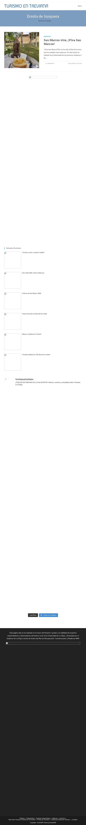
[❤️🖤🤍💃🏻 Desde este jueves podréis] (63, 489)
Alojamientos (30, 818)
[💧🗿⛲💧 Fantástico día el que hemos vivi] (63, 556)
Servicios (62, 818)
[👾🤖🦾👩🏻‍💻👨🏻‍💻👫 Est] (23, 421)
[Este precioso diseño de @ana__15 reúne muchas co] (63, 600)
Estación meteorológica (43, 818)
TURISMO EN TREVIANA (26, 6)
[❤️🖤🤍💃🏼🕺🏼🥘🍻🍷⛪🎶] (23, 444)
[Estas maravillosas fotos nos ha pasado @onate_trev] (23, 489)
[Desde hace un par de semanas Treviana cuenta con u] (63, 466)
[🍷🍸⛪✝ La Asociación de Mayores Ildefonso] (63, 511)
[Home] (35, 21)
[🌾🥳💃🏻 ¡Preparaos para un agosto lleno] (63, 399)
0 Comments (50, 63)
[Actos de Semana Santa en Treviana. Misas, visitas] (23, 511)
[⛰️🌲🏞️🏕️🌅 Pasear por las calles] (63, 578)
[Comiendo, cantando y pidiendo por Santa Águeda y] (63, 533)
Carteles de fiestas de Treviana (60, 819)
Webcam (55, 818)
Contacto (74, 819)
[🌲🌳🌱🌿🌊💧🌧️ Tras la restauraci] (23, 578)
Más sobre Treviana (15, 819)
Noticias (47, 36)
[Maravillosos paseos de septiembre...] (23, 399)
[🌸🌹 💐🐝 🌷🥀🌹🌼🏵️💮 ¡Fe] (63, 444)
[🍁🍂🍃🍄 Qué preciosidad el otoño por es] (23, 600)
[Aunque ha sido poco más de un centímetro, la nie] (23, 556)
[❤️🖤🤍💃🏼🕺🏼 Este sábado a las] (63, 421)
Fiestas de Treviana (43, 819)
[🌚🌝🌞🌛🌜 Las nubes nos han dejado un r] (23, 533)
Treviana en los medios (28, 819)
